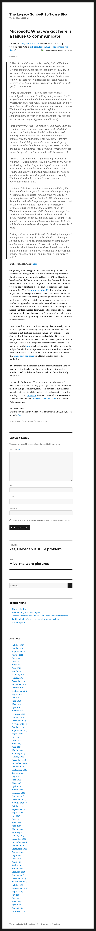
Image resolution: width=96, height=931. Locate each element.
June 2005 (16, 898)
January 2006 (18, 875)
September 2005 (19, 888)
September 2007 (19, 809)
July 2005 (16, 895)
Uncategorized (41, 421)
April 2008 (16, 786)
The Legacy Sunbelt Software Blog (38, 14)
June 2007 (16, 819)
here (35, 264)
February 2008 (18, 793)
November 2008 (19, 763)
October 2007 (18, 806)
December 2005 (19, 878)
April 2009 (17, 747)
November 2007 (19, 803)
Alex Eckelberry (15, 421)
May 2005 (16, 901)
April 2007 (16, 826)
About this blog (19, 609)
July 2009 (16, 737)
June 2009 (16, 740)
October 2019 (18, 645)
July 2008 (16, 776)
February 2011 (18, 674)
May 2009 (16, 743)
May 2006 (16, 862)
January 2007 (18, 835)
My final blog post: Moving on (26, 612)
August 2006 (18, 852)
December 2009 (19, 720)
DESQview (31, 395)
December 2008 (19, 760)
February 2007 (18, 832)
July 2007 (16, 816)
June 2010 (16, 701)
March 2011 (17, 671)
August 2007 (17, 812)
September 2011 (19, 651)
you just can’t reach (29, 43)
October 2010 (18, 688)
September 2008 (19, 770)
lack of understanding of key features (47, 47)
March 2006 (17, 868)
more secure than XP (39, 290)
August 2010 (17, 694)
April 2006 (17, 865)
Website (13, 508)
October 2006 (18, 845)
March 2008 (17, 789)
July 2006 (16, 855)
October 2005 (18, 885)
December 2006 (19, 839)
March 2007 (17, 829)
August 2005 (18, 891)
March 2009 (17, 750)
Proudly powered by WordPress (48, 924)
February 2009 (18, 753)
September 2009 (19, 730)
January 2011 (17, 678)
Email (13, 497)
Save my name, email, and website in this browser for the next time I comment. (42, 520)
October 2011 (18, 648)
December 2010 (19, 681)
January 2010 (18, 717)
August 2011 (17, 655)
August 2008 (18, 773)
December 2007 (19, 799)
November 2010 (19, 684)
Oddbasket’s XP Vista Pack (44, 398)
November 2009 (19, 724)
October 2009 (18, 727)
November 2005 (19, 882)
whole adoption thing (24, 356)
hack (27, 346)
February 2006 (18, 872)
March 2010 (17, 711)
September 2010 (19, 691)
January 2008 (18, 796)
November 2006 (19, 842)
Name (12, 485)
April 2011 (16, 668)
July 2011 (16, 658)
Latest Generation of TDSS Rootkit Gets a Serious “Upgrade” (40, 616)
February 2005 (18, 911)
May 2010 (16, 704)
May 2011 (16, 665)
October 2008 (18, 766)
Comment (14, 450)
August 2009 (18, 734)
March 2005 (17, 908)
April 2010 (16, 707)
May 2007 (16, 822)
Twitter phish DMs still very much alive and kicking (35, 619)
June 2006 (16, 858)
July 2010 (16, 697)
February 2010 (18, 714)
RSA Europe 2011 (19, 622)
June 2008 (16, 780)
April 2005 (16, 905)
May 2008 (16, 783)
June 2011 (16, 661)
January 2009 (18, 757)
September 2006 (19, 849)
